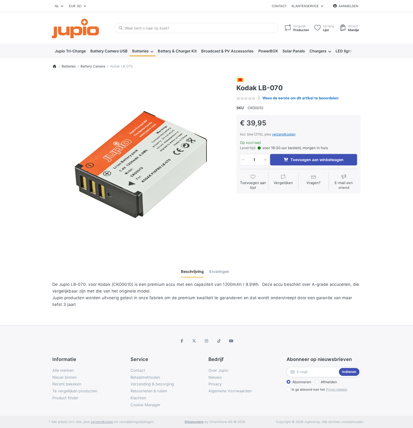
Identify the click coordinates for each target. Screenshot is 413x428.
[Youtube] (231, 341)
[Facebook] (182, 341)
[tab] (192, 271)
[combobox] (59, 6)
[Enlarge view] (140, 164)
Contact (279, 6)
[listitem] (140, 164)
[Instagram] (206, 341)
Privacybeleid (336, 389)
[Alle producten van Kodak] (240, 79)
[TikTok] (219, 341)
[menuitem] (70, 51)
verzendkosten (283, 134)
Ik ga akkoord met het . (320, 389)
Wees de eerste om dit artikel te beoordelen (300, 98)
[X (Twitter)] (194, 341)
